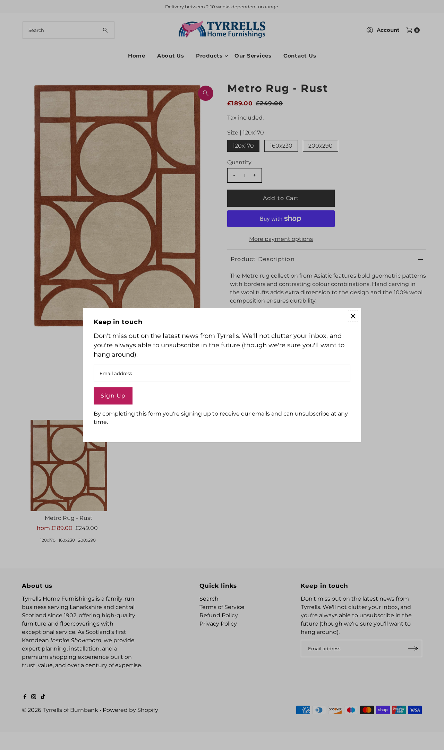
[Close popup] (353, 316)
